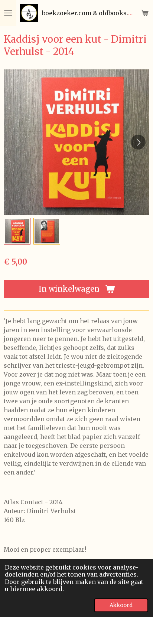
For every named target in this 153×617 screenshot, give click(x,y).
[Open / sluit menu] (8, 13)
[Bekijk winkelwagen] (145, 13)
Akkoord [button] (121, 605)
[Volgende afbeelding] (138, 142)
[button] (17, 231)
